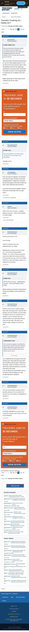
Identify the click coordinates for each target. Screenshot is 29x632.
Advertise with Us (14, 614)
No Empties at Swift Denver (19, 498)
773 (23, 29)
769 (13, 29)
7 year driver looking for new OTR (18, 580)
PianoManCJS (16, 500)
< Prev (2, 29)
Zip (4, 112)
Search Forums (6, 13)
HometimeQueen (12, 145)
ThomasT (12, 522)
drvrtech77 (13, 542)
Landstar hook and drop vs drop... (16, 531)
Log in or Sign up (23, 7)
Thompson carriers (15, 576)
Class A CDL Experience (10, 118)
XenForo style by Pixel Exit (14, 626)
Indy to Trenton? (16, 559)
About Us (14, 606)
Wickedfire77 (15, 518)
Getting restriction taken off (18, 550)
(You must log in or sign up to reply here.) (10, 470)
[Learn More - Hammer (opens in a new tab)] (14, 3)
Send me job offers (14, 132)
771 (18, 29)
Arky (9, 533)
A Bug (10, 496)
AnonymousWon (18, 509)
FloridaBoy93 (7, 505)
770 (16, 29)
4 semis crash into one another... (18, 541)
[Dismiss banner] (27, 3)
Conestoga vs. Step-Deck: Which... (16, 572)
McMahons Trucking (8, 566)
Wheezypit (13, 577)
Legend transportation (19, 507)
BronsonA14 (15, 556)
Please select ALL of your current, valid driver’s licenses (12, 125)
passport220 (11, 39)
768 (11, 29)
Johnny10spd (15, 551)
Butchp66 (13, 525)
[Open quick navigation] (25, 16)
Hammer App (14, 617)
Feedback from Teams (17, 516)
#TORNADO (6, 411)
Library (13, 611)
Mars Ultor (13, 581)
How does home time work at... (17, 521)
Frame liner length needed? (18, 554)
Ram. (9, 574)
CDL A (6, 128)
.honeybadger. (11, 172)
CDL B (13, 128)
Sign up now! (15, 486)
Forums (16, 9)
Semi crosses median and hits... (18, 546)
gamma (9, 206)
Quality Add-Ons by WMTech (14, 628)
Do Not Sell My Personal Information (13, 620)
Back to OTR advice (15, 524)
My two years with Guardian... (15, 495)
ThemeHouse (23, 629)
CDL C (20, 128)
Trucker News (14, 609)
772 (21, 29)
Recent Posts (14, 13)
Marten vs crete (17, 512)
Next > (2, 32)
